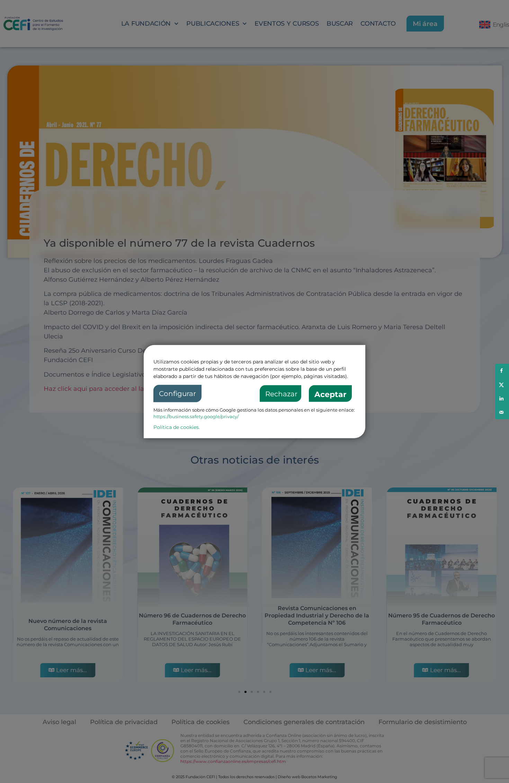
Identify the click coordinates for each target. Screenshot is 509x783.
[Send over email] (502, 412)
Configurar (177, 393)
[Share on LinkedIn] (502, 398)
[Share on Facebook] (502, 371)
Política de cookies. (176, 427)
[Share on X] (502, 385)
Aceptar (330, 394)
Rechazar (281, 394)
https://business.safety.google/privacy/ (196, 416)
